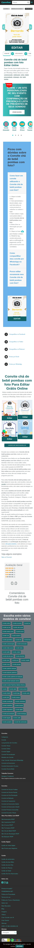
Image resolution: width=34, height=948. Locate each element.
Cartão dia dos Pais (7, 865)
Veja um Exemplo (6, 557)
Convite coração (25, 660)
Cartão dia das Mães (8, 862)
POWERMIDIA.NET (7, 891)
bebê (24, 77)
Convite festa (27, 639)
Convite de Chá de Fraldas (10, 789)
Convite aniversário (22, 644)
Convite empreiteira (8, 709)
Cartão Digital (6, 842)
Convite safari (12, 689)
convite (3, 484)
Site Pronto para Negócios (9, 848)
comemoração (8, 75)
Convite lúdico (19, 648)
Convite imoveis (19, 705)
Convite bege (16, 693)
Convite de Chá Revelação (9, 795)
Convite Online (6, 748)
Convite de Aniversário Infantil (10, 807)
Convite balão (6, 652)
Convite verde (26, 693)
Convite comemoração (8, 644)
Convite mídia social (8, 648)
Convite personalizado (8, 713)
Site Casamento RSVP (8, 822)
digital (27, 75)
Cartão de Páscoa (7, 868)
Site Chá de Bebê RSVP (9, 831)
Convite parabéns (7, 722)
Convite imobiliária (7, 705)
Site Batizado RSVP (7, 836)
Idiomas (4, 929)
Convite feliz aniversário (20, 722)
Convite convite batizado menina (11, 681)
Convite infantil (6, 693)
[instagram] (5, 882)
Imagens (4, 911)
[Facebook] (2, 882)
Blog (3, 909)
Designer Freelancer (14, 777)
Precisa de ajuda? (7, 888)
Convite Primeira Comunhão (10, 810)
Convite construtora (20, 701)
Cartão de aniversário (8, 859)
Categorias (5, 737)
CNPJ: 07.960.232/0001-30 (10, 926)
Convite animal (23, 689)
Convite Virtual (6, 746)
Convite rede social (18, 627)
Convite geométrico (8, 639)
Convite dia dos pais (8, 656)
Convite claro (6, 660)
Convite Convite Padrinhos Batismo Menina (14, 685)
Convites (4, 733)
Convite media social (8, 631)
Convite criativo (16, 652)
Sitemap (4, 923)
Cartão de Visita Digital (8, 845)
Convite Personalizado (8, 754)
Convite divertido (20, 656)
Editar (9, 418)
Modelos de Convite (7, 757)
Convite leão (6, 697)
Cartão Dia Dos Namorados (10, 873)
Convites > (6, 8)
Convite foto (18, 639)
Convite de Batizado (8, 798)
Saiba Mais (9, 408)
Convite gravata (16, 664)
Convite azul (15, 660)
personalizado (8, 77)
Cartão (4, 855)
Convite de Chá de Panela (9, 792)
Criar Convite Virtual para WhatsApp (12, 760)
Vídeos (4, 914)
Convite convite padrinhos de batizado (12, 676)
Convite (6, 53)
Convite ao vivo (6, 627)
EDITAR (17, 47)
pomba (6, 79)
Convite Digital (6, 751)
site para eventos (11, 544)
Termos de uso (6, 897)
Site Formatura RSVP (8, 828)
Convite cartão (16, 717)
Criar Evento (5, 920)
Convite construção (7, 701)
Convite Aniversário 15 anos (10, 766)
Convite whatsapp (21, 713)
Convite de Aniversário (8, 763)
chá (21, 77)
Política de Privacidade (8, 894)
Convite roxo (6, 635)
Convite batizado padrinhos (10, 672)
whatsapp (16, 77)
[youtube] (7, 882)
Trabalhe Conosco (7, 773)
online (22, 75)
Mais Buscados (6, 906)
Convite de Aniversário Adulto (10, 804)
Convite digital (19, 709)
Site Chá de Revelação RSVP (10, 834)
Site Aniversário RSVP (8, 819)
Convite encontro (17, 623)
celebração (16, 75)
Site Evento (19, 53)
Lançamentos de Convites (9, 743)
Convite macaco (16, 697)
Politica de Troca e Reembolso (11, 900)
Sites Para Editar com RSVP (10, 815)
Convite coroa (6, 664)
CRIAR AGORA (17, 112)
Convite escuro (20, 631)
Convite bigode (6, 717)
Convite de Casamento (8, 801)
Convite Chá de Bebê (8, 769)
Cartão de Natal (6, 870)
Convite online (6, 623)
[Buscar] (28, 2)
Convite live (27, 623)
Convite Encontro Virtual (9, 812)
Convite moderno (16, 635)
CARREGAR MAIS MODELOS (17, 445)
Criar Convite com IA (8, 917)
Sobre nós (5, 879)
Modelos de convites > (17, 8)
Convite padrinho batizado (9, 668)
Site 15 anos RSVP (7, 825)
